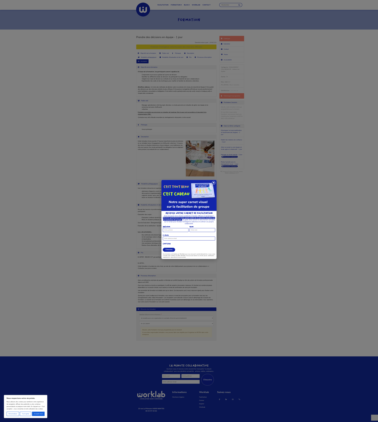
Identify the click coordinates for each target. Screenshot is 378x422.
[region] (25, 406)
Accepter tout (38, 414)
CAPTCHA (167, 244)
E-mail (166, 235)
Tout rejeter (25, 414)
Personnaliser (13, 414)
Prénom (166, 227)
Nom (191, 227)
